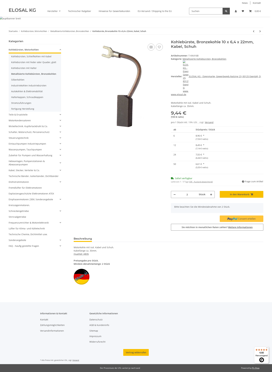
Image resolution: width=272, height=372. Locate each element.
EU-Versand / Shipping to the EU (155, 11)
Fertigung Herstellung (22, 108)
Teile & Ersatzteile (18, 114)
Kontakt (257, 2)
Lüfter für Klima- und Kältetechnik (27, 228)
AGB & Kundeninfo (99, 325)
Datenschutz (96, 319)
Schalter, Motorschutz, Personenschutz (29, 132)
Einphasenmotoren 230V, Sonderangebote (31, 199)
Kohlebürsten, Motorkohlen (24, 49)
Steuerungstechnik (18, 137)
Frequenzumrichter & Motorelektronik (29, 222)
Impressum (95, 336)
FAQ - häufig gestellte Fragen (24, 245)
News (245, 2)
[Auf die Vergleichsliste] (151, 47)
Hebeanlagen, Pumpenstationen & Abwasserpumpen (27, 163)
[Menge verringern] (174, 194)
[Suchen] (226, 11)
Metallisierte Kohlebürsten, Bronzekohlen (204, 58)
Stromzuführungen (21, 102)
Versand (209, 122)
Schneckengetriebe (19, 211)
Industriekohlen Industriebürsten (28, 85)
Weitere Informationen (240, 227)
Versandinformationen (52, 330)
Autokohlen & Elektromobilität (27, 91)
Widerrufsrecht (97, 341)
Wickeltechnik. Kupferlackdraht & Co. (28, 126)
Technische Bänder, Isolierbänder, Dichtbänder (34, 176)
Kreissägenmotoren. (19, 205)
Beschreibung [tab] (83, 238)
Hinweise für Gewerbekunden (114, 11)
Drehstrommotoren (19, 181)
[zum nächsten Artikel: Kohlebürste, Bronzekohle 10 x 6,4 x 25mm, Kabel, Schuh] (260, 31)
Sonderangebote (17, 240)
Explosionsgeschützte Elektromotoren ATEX (31, 193)
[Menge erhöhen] (211, 194)
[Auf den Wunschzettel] (159, 47)
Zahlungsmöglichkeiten (52, 325)
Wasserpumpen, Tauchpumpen (25, 149)
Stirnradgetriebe (17, 216)
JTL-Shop (255, 368)
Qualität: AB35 (81, 253)
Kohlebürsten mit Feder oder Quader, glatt (33, 62)
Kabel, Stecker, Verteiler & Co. (24, 170)
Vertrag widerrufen (136, 352)
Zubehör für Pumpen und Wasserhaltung (30, 155)
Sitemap (93, 330)
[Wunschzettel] (242, 11)
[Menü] (267, 348)
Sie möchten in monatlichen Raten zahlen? (217, 227)
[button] (235, 11)
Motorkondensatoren (20, 120)
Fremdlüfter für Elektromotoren (25, 187)
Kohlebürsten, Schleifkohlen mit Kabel (31, 56)
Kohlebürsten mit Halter (24, 68)
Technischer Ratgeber (79, 11)
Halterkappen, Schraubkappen (27, 97)
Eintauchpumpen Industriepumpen (27, 143)
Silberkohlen (17, 79)
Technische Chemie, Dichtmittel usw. (28, 234)
